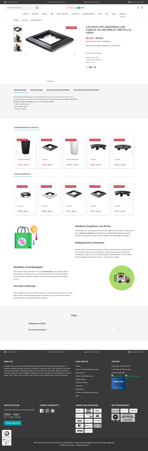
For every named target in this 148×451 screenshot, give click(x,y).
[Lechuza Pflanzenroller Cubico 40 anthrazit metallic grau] (50, 42)
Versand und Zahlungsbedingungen (87, 369)
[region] (45, 53)
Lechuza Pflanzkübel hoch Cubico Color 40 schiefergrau (26, 159)
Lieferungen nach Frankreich (120, 366)
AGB (77, 396)
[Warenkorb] (142, 7)
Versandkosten (69, 442)
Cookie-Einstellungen (118, 372)
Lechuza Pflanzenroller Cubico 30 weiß (49, 206)
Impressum (79, 386)
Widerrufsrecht (80, 372)
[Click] (75, 7)
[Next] (132, 151)
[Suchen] (37, 7)
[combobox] (20, 7)
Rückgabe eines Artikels (39, 323)
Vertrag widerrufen (13, 423)
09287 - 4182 (11, 414)
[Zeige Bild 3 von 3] (52, 81)
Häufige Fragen (81, 379)
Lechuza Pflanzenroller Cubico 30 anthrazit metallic (50, 159)
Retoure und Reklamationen (85, 376)
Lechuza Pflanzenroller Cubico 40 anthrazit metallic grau (73, 206)
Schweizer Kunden (81, 382)
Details (27, 155)
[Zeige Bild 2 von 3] (50, 81)
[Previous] (16, 151)
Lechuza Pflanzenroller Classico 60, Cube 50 (123, 159)
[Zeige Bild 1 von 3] (48, 81)
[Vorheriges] (26, 53)
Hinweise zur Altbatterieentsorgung (87, 392)
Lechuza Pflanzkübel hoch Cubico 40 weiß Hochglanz (74, 159)
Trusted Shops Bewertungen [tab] (86, 90)
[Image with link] (43, 237)
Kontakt (78, 366)
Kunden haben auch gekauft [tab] (26, 127)
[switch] (7, 443)
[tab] (20, 90)
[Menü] (10, 431)
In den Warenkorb (51, 155)
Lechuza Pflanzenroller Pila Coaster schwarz (26, 206)
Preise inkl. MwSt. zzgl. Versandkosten (98, 41)
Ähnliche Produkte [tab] (22, 174)
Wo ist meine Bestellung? (39, 329)
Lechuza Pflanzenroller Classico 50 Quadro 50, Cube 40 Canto (99, 159)
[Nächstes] (75, 53)
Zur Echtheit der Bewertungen (121, 369)
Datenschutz (80, 389)
